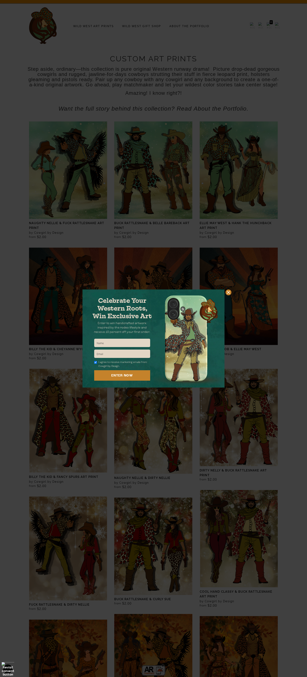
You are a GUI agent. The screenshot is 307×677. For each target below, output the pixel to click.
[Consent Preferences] (8, 669)
